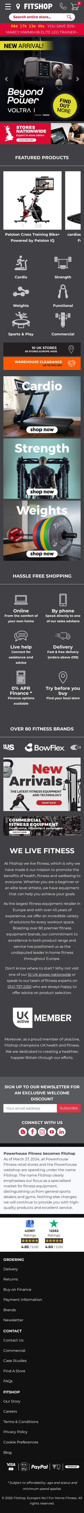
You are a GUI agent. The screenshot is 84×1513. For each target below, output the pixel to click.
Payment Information (22, 1299)
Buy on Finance (17, 1289)
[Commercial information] (42, 826)
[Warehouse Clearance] (42, 363)
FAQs (8, 1381)
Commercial (14, 1350)
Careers (10, 1411)
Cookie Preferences (20, 1442)
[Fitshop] (38, 6)
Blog (7, 1452)
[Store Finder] (18, 6)
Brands (9, 1310)
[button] (6, 79)
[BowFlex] (36, 747)
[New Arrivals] (42, 784)
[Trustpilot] (54, 1223)
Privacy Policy (15, 1432)
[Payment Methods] (42, 1466)
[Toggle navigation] (8, 7)
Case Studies (15, 1361)
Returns (10, 1279)
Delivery (10, 1269)
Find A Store (14, 1371)
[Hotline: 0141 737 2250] (63, 6)
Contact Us (13, 1340)
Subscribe (69, 1108)
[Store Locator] (42, 133)
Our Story (11, 1401)
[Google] (29, 1223)
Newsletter (13, 1320)
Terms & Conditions (20, 1422)
